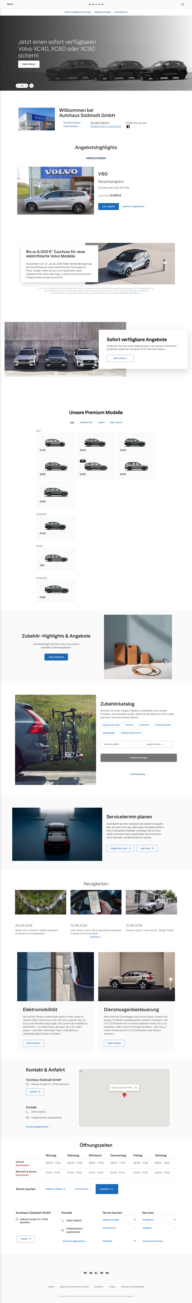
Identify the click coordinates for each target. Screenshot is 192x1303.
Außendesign (109, 733)
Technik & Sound (163, 725)
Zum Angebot (108, 206)
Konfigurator (148, 1220)
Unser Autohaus (70, 126)
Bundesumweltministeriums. (131, 293)
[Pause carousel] (31, 86)
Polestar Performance (131, 733)
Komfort (129, 725)
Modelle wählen (111, 744)
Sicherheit (144, 725)
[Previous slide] (18, 86)
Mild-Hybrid (116, 422)
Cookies (51, 1287)
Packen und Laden (111, 725)
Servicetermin (121, 12)
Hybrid (101, 422)
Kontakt (112, 1287)
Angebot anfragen (102, 12)
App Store (146, 848)
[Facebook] (128, 127)
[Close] (135, 1087)
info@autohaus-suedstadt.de (105, 126)
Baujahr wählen (154, 744)
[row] (55, 444)
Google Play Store (119, 848)
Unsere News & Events (152, 1241)
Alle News (95, 937)
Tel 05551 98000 (99, 122)
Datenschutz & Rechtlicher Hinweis (74, 1287)
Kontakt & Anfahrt (71, 122)
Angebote (146, 1228)
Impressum (98, 1287)
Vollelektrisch (86, 422)
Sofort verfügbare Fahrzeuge (77, 12)
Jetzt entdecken (56, 657)
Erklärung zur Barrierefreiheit (132, 1287)
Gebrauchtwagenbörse (133, 206)
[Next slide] (26, 86)
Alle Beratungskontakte (37, 1126)
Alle (72, 422)
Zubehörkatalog (137, 774)
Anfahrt (33, 1091)
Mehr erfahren (20, 64)
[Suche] (183, 4)
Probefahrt (105, 1189)
